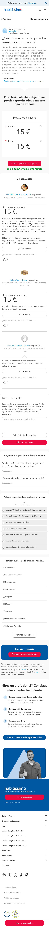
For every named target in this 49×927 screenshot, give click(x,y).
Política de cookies (11, 898)
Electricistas (6, 840)
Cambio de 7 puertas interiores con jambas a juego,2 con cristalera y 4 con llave (23, 464)
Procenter (5, 836)
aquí (24, 670)
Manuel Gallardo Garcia (18, 346)
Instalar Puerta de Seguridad (17, 541)
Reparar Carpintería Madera (17, 522)
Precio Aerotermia (8, 821)
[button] (24, 816)
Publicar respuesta (24, 442)
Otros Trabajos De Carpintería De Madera (23, 516)
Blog (3, 829)
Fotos (4, 833)
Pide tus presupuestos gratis (24, 164)
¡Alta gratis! (32, 3)
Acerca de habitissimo (10, 863)
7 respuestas (7, 471)
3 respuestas (8, 79)
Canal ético (6, 866)
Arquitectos (6, 844)
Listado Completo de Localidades (14, 846)
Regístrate (5, 855)
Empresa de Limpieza (9, 826)
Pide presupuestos (24, 923)
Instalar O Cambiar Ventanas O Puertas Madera (25, 510)
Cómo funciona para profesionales (14, 858)
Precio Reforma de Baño (10, 819)
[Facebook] (10, 875)
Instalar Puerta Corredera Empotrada (21, 547)
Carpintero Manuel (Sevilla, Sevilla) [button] (19, 198)
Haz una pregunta (38, 19)
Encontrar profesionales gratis (24, 654)
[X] (15, 875)
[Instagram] (4, 875)
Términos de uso (10, 887)
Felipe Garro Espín (18, 280)
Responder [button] (26, 249)
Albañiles (5, 842)
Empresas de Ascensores (11, 824)
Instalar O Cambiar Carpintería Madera (22, 535)
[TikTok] (27, 875)
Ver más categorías (24, 635)
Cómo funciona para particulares (14, 853)
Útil (7, 259)
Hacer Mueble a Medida (16, 529)
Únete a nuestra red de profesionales (24, 738)
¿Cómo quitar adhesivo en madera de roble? (23, 478)
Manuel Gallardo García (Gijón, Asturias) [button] (21, 348)
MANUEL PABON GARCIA (18, 195)
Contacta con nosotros (10, 870)
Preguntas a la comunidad (11, 831)
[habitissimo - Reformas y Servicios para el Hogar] (10, 10)
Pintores (5, 838)
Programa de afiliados (10, 868)
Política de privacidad (13, 893)
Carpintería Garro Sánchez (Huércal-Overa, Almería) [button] (24, 283)
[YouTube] (21, 875)
